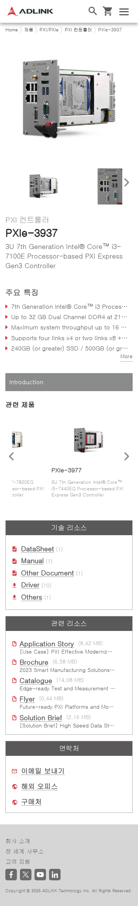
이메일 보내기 (43, 771)
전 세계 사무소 (24, 851)
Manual (32, 560)
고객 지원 (17, 862)
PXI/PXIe (49, 30)
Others (31, 597)
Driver (30, 585)
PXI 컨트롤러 (78, 30)
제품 (28, 30)
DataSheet (37, 549)
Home (11, 30)
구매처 (31, 801)
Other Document (47, 573)
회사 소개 (17, 841)
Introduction (26, 382)
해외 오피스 (39, 786)
